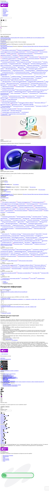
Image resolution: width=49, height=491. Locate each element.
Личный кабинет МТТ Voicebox (17, 37)
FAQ (4, 378)
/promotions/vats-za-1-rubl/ (5, 114)
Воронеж (2, 419)
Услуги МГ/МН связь (28, 37)
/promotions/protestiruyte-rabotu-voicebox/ (8, 145)
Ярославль (2, 443)
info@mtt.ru (2, 358)
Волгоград (2, 418)
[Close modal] (1, 398)
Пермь (1, 431)
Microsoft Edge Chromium (8, 455)
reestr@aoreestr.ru (9, 338)
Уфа (1, 440)
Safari (4, 457)
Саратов (2, 436)
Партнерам (5, 15)
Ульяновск (2, 439)
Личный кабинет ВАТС (5, 37)
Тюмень (2, 438)
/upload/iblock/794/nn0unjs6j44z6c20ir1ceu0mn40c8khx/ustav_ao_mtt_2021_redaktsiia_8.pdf (18, 306)
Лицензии (29, 46)
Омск (1, 430)
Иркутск (2, 421)
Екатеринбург (3, 420)
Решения (5, 8)
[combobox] (8, 290)
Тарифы (4, 12)
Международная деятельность (38, 46)
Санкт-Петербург (4, 415)
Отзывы (7, 46)
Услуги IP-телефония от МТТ (38, 37)
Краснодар (2, 425)
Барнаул (2, 416)
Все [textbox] (8, 290)
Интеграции (5, 11)
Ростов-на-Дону (3, 432)
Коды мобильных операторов (9, 381)
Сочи (1, 437)
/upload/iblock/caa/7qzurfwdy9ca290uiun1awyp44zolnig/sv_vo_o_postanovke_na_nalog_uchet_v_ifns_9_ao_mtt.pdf (22, 299)
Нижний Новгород (4, 427)
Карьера (11, 46)
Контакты (25, 46)
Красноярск (2, 426)
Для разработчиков (14, 377)
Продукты (5, 10)
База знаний (5, 380)
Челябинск (2, 442)
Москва (2, 414)
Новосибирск (3, 428)
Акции (4, 13)
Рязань (1, 433)
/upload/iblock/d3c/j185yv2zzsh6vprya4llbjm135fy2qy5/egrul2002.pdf (13, 291)
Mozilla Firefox (6, 456)
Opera (4, 460)
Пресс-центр (3, 46)
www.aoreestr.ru (14, 340)
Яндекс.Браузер (6, 459)
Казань (2, 422)
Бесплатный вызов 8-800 (5, 38)
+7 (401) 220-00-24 (4, 2)
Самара (2, 434)
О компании (5, 14)
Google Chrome (6, 458)
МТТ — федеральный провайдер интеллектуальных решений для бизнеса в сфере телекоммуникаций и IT (22, 381)
